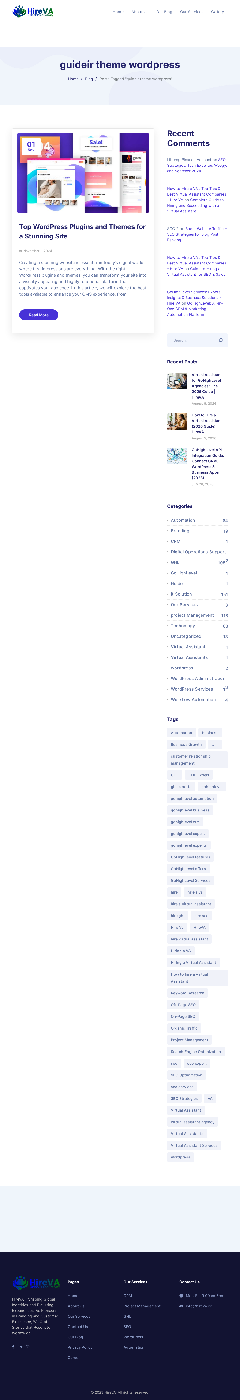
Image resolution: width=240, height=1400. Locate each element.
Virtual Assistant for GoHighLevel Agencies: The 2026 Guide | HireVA (207, 386)
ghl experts (181, 786)
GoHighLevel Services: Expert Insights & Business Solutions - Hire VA (194, 298)
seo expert (197, 1063)
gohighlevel (211, 786)
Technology (183, 625)
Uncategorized (186, 636)
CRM (176, 541)
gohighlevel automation (192, 798)
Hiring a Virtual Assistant (193, 962)
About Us (76, 1306)
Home (73, 78)
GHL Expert (198, 775)
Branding (180, 530)
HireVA (200, 927)
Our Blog (75, 1337)
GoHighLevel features (190, 857)
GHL (175, 562)
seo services (182, 1086)
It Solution (181, 594)
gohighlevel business (190, 810)
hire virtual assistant (189, 939)
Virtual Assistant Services (194, 1145)
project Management (192, 615)
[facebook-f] (13, 1347)
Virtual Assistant (188, 646)
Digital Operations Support (198, 551)
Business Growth (186, 744)
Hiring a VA (181, 950)
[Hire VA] (33, 11)
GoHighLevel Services (190, 880)
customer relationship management (191, 760)
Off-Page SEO (183, 1004)
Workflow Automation (193, 699)
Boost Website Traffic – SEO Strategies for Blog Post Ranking (197, 234)
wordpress (182, 667)
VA (210, 1098)
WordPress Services (192, 689)
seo (174, 1063)
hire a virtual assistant (191, 904)
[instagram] (27, 1347)
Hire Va (177, 927)
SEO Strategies (184, 1098)
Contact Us (78, 1326)
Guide (177, 583)
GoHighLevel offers (188, 868)
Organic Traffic (184, 1028)
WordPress (133, 1337)
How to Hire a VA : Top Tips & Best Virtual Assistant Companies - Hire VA (196, 194)
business (210, 732)
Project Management (189, 1040)
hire (174, 892)
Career (74, 1357)
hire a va (195, 892)
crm (215, 744)
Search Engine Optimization (196, 1051)
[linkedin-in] (20, 1347)
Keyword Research (188, 993)
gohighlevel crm (185, 821)
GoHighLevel (184, 572)
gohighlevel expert (188, 833)
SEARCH (222, 339)
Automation (183, 520)
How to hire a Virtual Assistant (189, 978)
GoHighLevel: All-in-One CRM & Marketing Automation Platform (195, 309)
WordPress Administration (198, 678)
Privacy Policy (80, 1347)
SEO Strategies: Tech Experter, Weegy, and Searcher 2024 (197, 165)
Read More (39, 315)
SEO (127, 1326)
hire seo (201, 915)
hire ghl (177, 915)
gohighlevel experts (189, 845)
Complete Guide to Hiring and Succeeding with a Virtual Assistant (195, 205)
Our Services (184, 604)
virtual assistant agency (192, 1122)
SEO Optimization (187, 1075)
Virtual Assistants (189, 657)
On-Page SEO (183, 1016)
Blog (89, 78)
